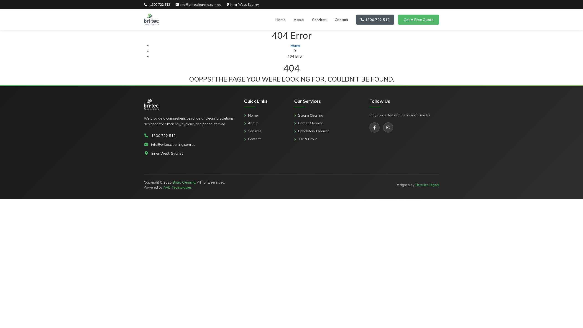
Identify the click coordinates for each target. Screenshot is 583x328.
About (299, 19)
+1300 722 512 (158, 5)
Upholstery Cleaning (314, 131)
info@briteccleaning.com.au (200, 5)
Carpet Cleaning (310, 123)
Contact (341, 19)
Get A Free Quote (418, 19)
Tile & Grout (307, 139)
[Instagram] (388, 127)
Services (319, 19)
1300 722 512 (377, 19)
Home (280, 19)
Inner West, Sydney (244, 5)
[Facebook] (374, 127)
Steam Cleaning (310, 115)
